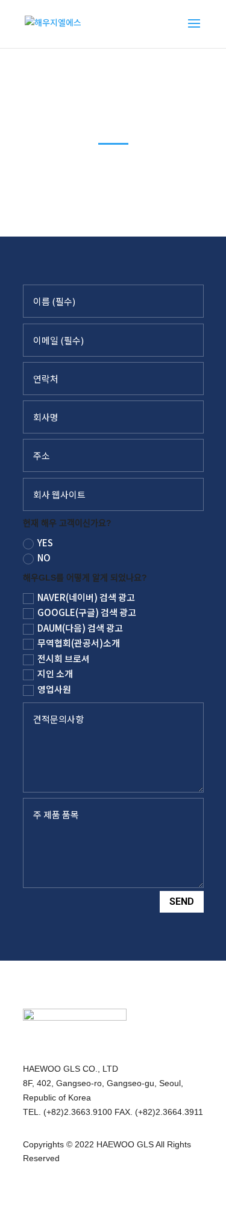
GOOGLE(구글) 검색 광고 (86, 612)
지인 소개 (55, 673)
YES (45, 542)
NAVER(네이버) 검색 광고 (86, 597)
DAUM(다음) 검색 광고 (80, 627)
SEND (181, 901)
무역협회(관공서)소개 (78, 642)
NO (44, 557)
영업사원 (54, 689)
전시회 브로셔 (63, 658)
